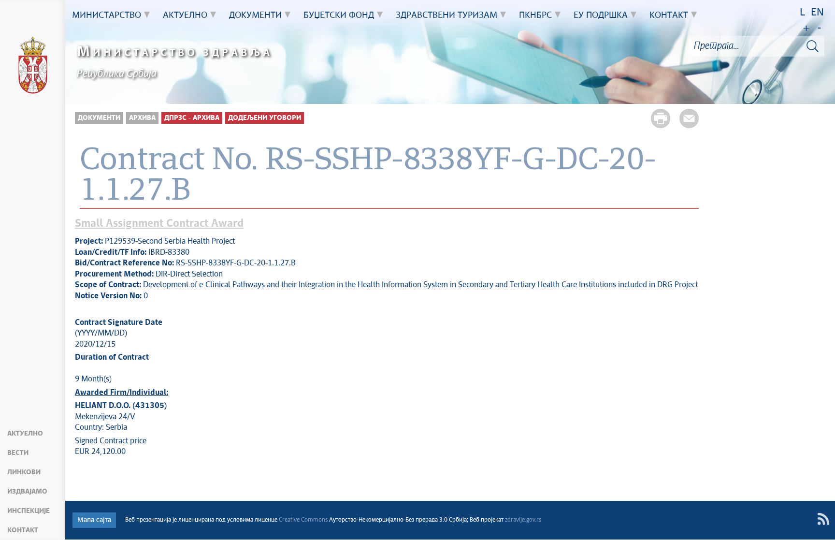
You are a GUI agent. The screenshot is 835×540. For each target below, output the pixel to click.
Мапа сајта (94, 520)
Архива (142, 118)
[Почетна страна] (32, 66)
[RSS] (823, 519)
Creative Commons (303, 520)
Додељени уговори (264, 118)
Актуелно (25, 433)
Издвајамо (27, 491)
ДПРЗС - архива (191, 118)
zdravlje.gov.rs (523, 520)
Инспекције (28, 511)
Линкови (24, 472)
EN (817, 13)
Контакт (22, 530)
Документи (99, 118)
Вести (18, 453)
